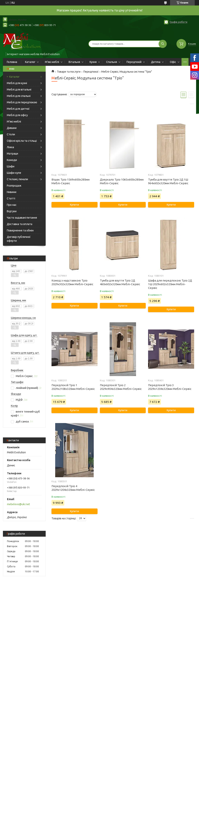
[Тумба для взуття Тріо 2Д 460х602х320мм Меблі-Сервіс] (123, 244)
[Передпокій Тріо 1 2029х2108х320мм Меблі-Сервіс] (74, 349)
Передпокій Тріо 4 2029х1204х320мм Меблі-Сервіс (73, 487)
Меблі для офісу (17, 115)
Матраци (12, 153)
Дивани (12, 127)
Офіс (173, 62)
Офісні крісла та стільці (22, 140)
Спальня (111, 62)
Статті (11, 198)
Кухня (93, 62)
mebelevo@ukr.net (18, 504)
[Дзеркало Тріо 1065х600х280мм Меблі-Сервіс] (123, 143)
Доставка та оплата (19, 224)
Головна (12, 62)
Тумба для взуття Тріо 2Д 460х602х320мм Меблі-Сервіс (120, 282)
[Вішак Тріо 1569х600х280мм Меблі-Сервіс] (74, 143)
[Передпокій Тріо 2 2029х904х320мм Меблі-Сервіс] (123, 349)
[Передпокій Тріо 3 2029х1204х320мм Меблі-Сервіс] (171, 349)
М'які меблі (52, 62)
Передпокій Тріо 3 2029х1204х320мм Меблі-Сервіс (169, 386)
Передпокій (134, 62)
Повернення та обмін (20, 230)
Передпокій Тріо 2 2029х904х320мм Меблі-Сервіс (121, 386)
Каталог (30, 62)
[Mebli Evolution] (25, 41)
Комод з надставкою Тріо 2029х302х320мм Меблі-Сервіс (72, 282)
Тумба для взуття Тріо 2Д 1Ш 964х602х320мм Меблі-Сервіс (168, 181)
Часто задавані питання (22, 217)
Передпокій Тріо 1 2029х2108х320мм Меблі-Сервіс (73, 386)
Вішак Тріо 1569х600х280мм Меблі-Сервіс (70, 181)
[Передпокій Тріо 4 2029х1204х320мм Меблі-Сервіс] (74, 450)
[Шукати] (163, 44)
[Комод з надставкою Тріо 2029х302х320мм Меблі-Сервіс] (74, 244)
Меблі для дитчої (18, 108)
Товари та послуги (68, 71)
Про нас (12, 204)
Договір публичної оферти (19, 238)
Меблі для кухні (17, 83)
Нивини (11, 192)
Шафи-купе (14, 172)
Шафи (10, 166)
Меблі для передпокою (22, 102)
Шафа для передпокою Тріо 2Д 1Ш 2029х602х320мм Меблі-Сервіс (170, 284)
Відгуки (12, 211)
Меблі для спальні (19, 95)
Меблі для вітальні (19, 89)
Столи (11, 134)
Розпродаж (14, 185)
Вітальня (74, 62)
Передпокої (91, 71)
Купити (74, 204)
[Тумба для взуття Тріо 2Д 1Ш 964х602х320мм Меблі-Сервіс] (171, 143)
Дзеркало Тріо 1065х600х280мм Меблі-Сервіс (122, 181)
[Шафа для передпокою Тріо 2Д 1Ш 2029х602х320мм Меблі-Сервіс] (171, 244)
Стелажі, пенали (17, 179)
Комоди (12, 160)
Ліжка (10, 147)
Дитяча (155, 62)
